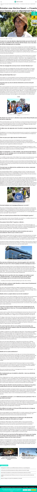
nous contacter (31, 487)
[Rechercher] (1, 2)
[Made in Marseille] (18, 2)
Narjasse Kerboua (3, 38)
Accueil (2, 3)
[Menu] (35, 2)
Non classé (6, 3)
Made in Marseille (12, 487)
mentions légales (25, 487)
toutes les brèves (4, 465)
